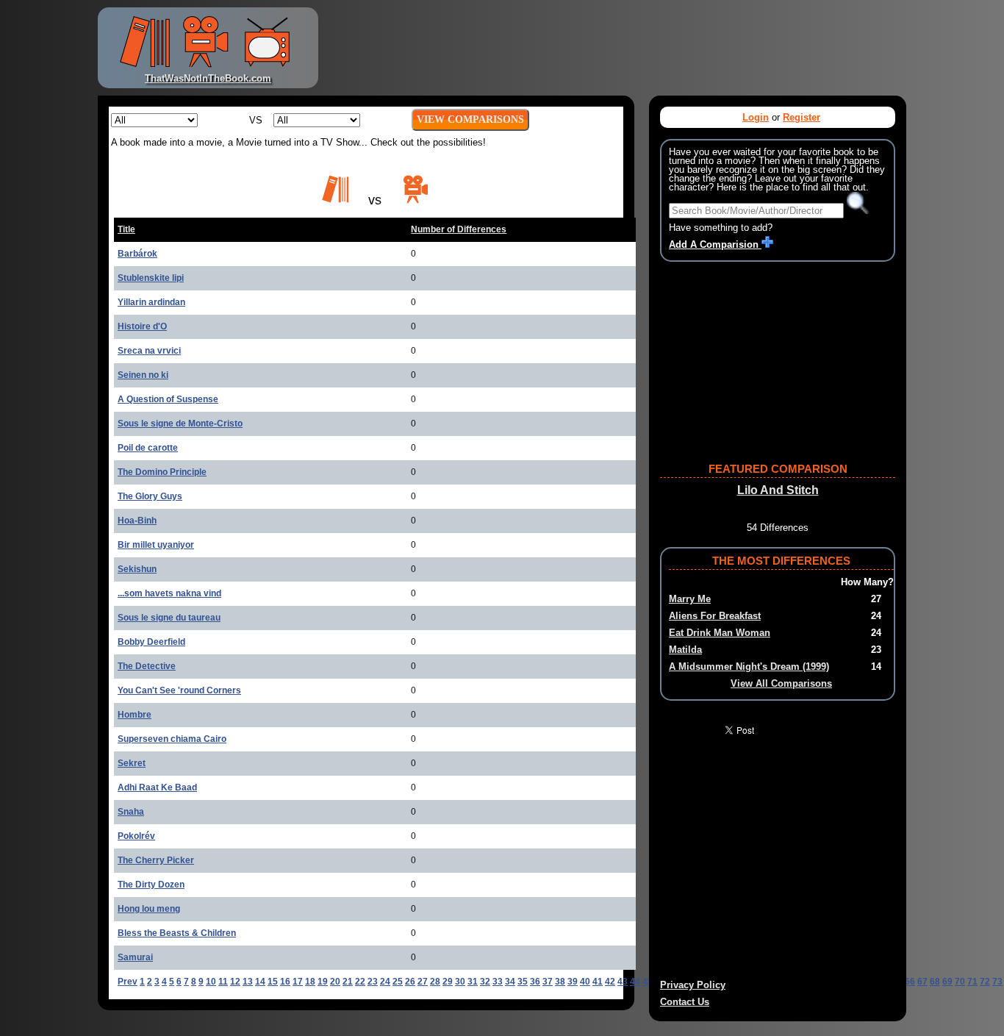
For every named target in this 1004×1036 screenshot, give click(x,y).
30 (460, 981)
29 (447, 981)
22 (360, 981)
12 (235, 981)
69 (947, 981)
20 (335, 981)
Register (801, 117)
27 (422, 981)
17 (298, 981)
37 (547, 981)
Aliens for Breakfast (715, 615)
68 (935, 981)
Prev (127, 981)
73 (997, 981)
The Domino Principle (162, 472)
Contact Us (684, 1001)
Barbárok (137, 254)
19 (323, 981)
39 (572, 981)
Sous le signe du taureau (169, 617)
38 (560, 981)
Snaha (131, 812)
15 (273, 981)
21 (348, 981)
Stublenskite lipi (151, 278)
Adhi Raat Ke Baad (157, 787)
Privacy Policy (692, 984)
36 (535, 981)
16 (285, 981)
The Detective (147, 666)
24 (385, 981)
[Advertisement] (615, 48)
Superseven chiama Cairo (172, 739)
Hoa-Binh (137, 520)
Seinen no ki (143, 375)
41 (597, 981)
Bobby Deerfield (151, 642)
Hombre (134, 715)
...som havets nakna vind (169, 593)
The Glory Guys (150, 496)
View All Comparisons (781, 683)
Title (126, 229)
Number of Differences (458, 229)
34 (510, 981)
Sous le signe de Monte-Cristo (180, 423)
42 (610, 981)
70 (960, 981)
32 (485, 981)
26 (410, 981)
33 (497, 981)
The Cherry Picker (156, 860)
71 (972, 981)
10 (211, 981)
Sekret (132, 763)
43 (622, 981)
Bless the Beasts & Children (177, 933)
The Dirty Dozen (151, 884)
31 (472, 981)
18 (310, 981)
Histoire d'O (142, 326)
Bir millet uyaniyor (156, 545)
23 (372, 981)
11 (223, 981)
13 (248, 981)
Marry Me (690, 598)
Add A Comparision (715, 244)
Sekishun (137, 569)
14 (260, 981)
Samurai (135, 957)
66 (910, 981)
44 (635, 981)
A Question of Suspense (168, 399)
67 (922, 981)
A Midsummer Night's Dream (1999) (749, 666)
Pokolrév (136, 836)
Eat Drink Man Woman (719, 632)
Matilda (685, 649)
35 (522, 981)
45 (647, 981)
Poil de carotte (148, 448)
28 (435, 981)
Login (755, 117)
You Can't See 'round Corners (179, 690)
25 (397, 981)
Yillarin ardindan (151, 302)
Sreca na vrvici (149, 351)
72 (985, 981)
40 (585, 981)
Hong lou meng (149, 909)
